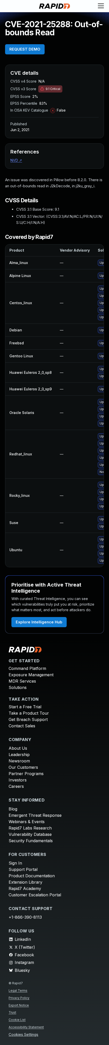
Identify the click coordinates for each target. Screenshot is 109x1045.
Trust (12, 1012)
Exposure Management (31, 674)
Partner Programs (26, 773)
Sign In (15, 863)
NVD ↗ (16, 160)
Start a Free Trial (25, 706)
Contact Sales (22, 725)
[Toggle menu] (101, 6)
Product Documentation (32, 875)
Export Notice (19, 1005)
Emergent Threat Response (35, 815)
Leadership (19, 754)
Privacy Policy (19, 998)
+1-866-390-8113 (25, 917)
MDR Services (22, 681)
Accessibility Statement (26, 1027)
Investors (18, 779)
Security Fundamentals (31, 840)
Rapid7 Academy (25, 888)
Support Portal (23, 869)
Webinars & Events (27, 821)
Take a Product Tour (29, 713)
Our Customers (23, 767)
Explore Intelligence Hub (39, 622)
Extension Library (25, 882)
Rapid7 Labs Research (30, 828)
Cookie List (17, 1020)
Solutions (18, 687)
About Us (18, 748)
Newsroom (19, 760)
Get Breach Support (28, 719)
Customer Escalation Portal (35, 894)
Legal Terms (18, 990)
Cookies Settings (23, 1035)
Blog (13, 808)
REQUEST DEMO (24, 49)
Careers (16, 786)
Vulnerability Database (30, 834)
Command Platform (27, 668)
